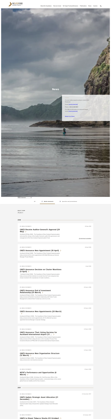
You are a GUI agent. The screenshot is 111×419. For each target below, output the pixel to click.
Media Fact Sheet (69, 116)
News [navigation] (89, 6)
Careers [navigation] (95, 6)
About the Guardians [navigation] (45, 6)
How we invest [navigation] (57, 6)
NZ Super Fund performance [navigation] (70, 6)
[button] (101, 6)
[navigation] (15, 4)
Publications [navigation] (83, 6)
